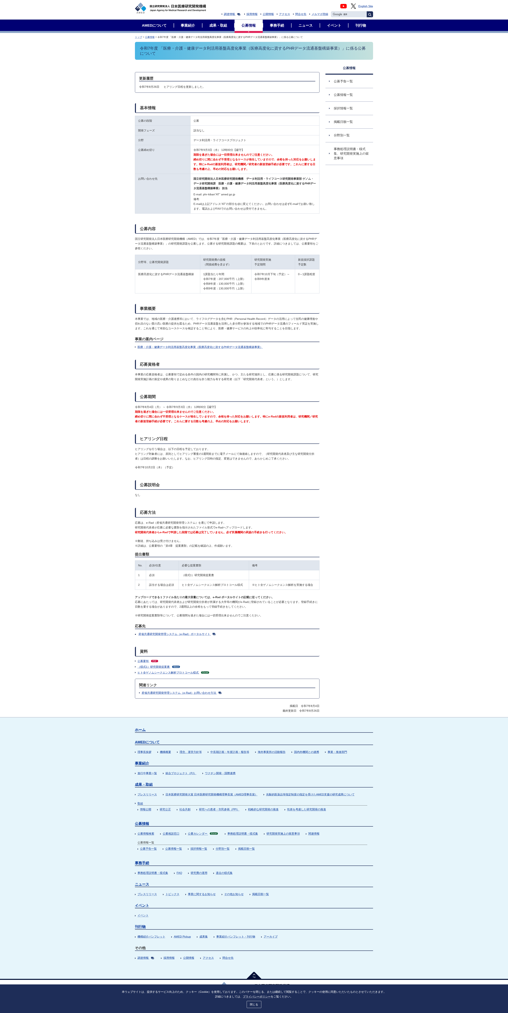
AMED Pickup (182, 936)
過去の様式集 (224, 872)
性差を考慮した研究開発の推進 (306, 809)
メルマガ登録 (320, 14)
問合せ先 (300, 14)
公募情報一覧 (173, 848)
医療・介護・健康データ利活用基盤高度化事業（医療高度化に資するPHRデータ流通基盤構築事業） (200, 347)
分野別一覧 (223, 848)
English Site (365, 6)
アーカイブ (271, 936)
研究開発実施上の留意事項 (283, 833)
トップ (138, 37)
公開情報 (268, 14)
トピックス (172, 894)
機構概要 (165, 752)
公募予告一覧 (148, 848)
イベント (142, 905)
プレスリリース (147, 794)
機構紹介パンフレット (151, 936)
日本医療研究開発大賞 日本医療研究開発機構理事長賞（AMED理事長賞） (211, 794)
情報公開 (145, 809)
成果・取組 (144, 784)
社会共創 (184, 809)
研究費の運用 (199, 872)
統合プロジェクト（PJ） (180, 773)
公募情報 (150, 37)
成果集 (203, 936)
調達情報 (229, 14)
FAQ (179, 872)
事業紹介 (142, 763)
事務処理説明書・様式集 (242, 833)
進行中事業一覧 (147, 773)
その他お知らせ (234, 894)
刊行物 (140, 927)
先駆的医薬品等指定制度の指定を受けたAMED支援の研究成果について (310, 794)
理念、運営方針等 (191, 752)
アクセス (284, 14)
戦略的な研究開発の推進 (263, 809)
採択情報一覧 (198, 848)
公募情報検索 (146, 833)
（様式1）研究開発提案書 (158, 666)
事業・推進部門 (337, 752)
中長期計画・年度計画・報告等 (229, 752)
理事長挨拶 (144, 752)
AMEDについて (147, 742)
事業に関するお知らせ (202, 894)
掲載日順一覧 (246, 848)
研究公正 (165, 809)
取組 (140, 803)
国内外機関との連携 (306, 752)
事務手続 (142, 863)
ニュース (142, 884)
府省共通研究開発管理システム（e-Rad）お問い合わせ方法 (179, 692)
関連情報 (313, 833)
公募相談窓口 (171, 833)
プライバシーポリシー (257, 996)
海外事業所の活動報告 (272, 752)
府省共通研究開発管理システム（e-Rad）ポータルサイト (174, 634)
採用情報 (252, 14)
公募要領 (147, 661)
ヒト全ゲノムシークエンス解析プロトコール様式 (173, 672)
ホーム (140, 730)
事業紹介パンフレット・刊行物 (235, 936)
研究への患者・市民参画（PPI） (219, 809)
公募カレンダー (202, 833)
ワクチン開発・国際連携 (220, 773)
